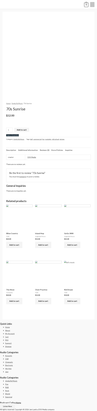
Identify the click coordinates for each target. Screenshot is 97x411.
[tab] (11, 150)
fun (43, 139)
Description (11, 150)
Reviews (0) (44, 150)
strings (62, 139)
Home (8, 103)
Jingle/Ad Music (17, 103)
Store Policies (57, 150)
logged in (22, 177)
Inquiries (68, 150)
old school (55, 139)
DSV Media (32, 157)
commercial (37, 139)
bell (31, 139)
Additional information (28, 150)
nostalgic (48, 139)
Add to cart (22, 130)
